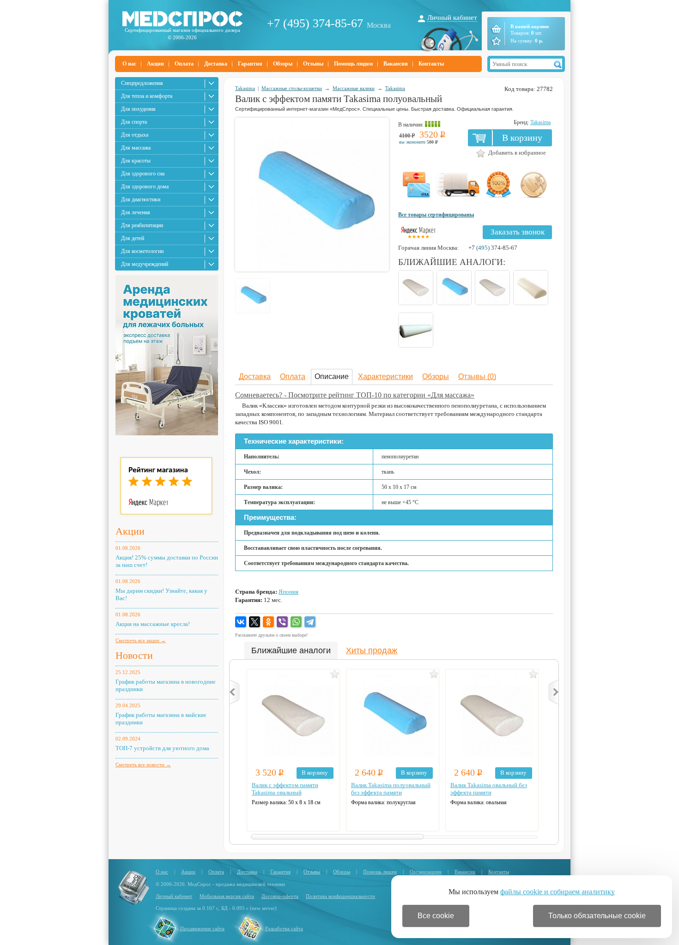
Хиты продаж (371, 650)
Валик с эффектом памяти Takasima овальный (285, 789)
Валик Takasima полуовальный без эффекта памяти (390, 789)
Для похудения (138, 109)
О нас (129, 63)
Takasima (245, 88)
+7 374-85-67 (492, 247)
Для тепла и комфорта (146, 96)
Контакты (431, 63)
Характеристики (385, 376)
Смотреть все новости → (143, 764)
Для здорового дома (145, 186)
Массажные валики (354, 88)
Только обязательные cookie (597, 916)
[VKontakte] (241, 622)
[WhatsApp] (297, 622)
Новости (134, 655)
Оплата (184, 63)
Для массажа (136, 147)
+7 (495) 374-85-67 (315, 23)
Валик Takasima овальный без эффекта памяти (488, 789)
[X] (255, 622)
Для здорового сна (142, 173)
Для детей (132, 238)
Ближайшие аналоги (291, 650)
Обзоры (282, 63)
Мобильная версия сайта (227, 896)
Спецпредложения (142, 83)
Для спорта (134, 122)
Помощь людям (353, 63)
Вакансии (395, 63)
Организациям (426, 871)
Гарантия (250, 63)
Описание (332, 376)
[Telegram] (310, 622)
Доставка (215, 63)
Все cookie (436, 916)
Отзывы (313, 63)
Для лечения (135, 212)
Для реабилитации (142, 225)
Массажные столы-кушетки (291, 88)
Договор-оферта (279, 896)
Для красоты (136, 160)
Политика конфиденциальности (340, 896)
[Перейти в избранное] (495, 41)
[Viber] (283, 622)
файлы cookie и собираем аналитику (557, 892)
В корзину (522, 137)
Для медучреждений (144, 264)
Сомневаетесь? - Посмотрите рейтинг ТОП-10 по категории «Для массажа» (354, 395)
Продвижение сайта (202, 928)
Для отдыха (134, 135)
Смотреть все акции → (140, 640)
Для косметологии (142, 251)
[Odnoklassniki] (269, 622)
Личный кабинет (452, 17)
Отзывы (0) (477, 376)
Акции (155, 63)
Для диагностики (140, 199)
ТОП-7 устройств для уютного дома (162, 748)
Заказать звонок (518, 232)
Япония (288, 591)
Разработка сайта (284, 928)
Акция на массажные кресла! (152, 623)
